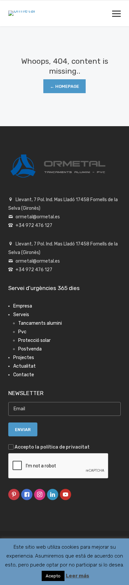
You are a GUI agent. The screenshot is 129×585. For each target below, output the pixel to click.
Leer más (77, 576)
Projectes (23, 357)
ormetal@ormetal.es (38, 217)
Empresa (22, 306)
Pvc (22, 332)
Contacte (23, 375)
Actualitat (24, 366)
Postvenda (30, 349)
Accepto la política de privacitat (52, 447)
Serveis (21, 314)
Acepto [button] (53, 575)
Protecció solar (34, 340)
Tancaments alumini (40, 323)
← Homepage (64, 86)
